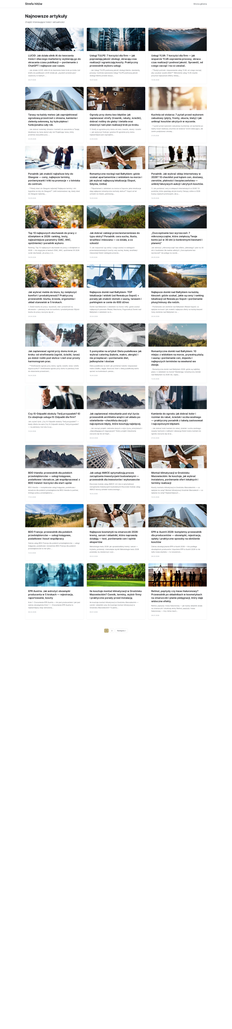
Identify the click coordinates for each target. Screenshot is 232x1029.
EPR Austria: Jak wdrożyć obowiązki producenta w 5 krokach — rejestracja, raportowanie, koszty (50, 594)
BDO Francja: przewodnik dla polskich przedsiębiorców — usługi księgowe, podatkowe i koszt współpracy (50, 535)
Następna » (121, 631)
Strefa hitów (33, 4)
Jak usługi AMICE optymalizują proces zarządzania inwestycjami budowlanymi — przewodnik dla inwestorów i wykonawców (115, 476)
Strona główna (200, 4)
